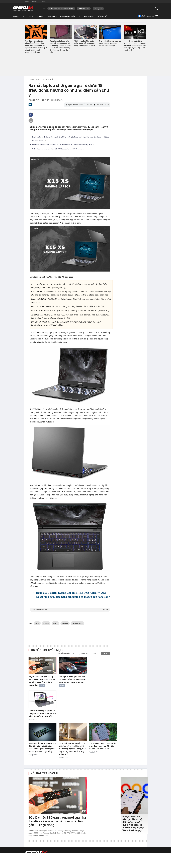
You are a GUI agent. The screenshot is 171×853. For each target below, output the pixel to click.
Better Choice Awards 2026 (62, 8)
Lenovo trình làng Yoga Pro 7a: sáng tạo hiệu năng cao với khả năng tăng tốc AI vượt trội (42, 713)
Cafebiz (43, 1)
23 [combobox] (74, 653)
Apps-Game (89, 16)
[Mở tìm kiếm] (156, 8)
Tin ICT (30, 16)
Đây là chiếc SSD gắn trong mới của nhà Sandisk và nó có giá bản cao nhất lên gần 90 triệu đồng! (42, 681)
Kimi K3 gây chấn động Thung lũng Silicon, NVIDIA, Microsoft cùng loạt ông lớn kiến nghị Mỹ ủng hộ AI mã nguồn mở (135, 45)
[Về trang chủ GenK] (23, 8)
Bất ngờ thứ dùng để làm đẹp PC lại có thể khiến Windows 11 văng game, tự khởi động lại (72, 679)
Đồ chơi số (102, 16)
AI (23, 16)
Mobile (16, 16)
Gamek (27, 1)
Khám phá (52, 16)
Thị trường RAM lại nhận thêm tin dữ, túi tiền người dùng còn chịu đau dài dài (84, 43)
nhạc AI (99, 8)
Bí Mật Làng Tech (147, 16)
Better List (84, 8)
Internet (41, 16)
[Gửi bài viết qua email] (30, 105)
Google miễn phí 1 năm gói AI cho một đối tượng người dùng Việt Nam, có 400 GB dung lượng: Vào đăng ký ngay (133, 823)
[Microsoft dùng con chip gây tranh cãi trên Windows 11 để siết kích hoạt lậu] (110, 32)
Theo (70, 610)
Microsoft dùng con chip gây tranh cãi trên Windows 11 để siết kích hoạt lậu (110, 43)
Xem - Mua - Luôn (67, 16)
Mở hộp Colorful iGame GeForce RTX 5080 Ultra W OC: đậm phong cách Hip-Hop (62, 145)
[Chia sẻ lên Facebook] (31, 115)
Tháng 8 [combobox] (84, 653)
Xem (105, 653)
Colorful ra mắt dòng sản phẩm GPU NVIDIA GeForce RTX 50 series (57, 149)
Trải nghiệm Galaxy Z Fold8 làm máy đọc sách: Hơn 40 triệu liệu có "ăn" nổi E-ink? (103, 746)
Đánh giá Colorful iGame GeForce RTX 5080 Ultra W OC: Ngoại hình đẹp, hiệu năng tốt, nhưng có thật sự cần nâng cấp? (73, 594)
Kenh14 (34, 1)
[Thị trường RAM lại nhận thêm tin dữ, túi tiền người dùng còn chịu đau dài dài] (85, 32)
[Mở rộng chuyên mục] (156, 16)
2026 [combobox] (95, 653)
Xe (79, 16)
